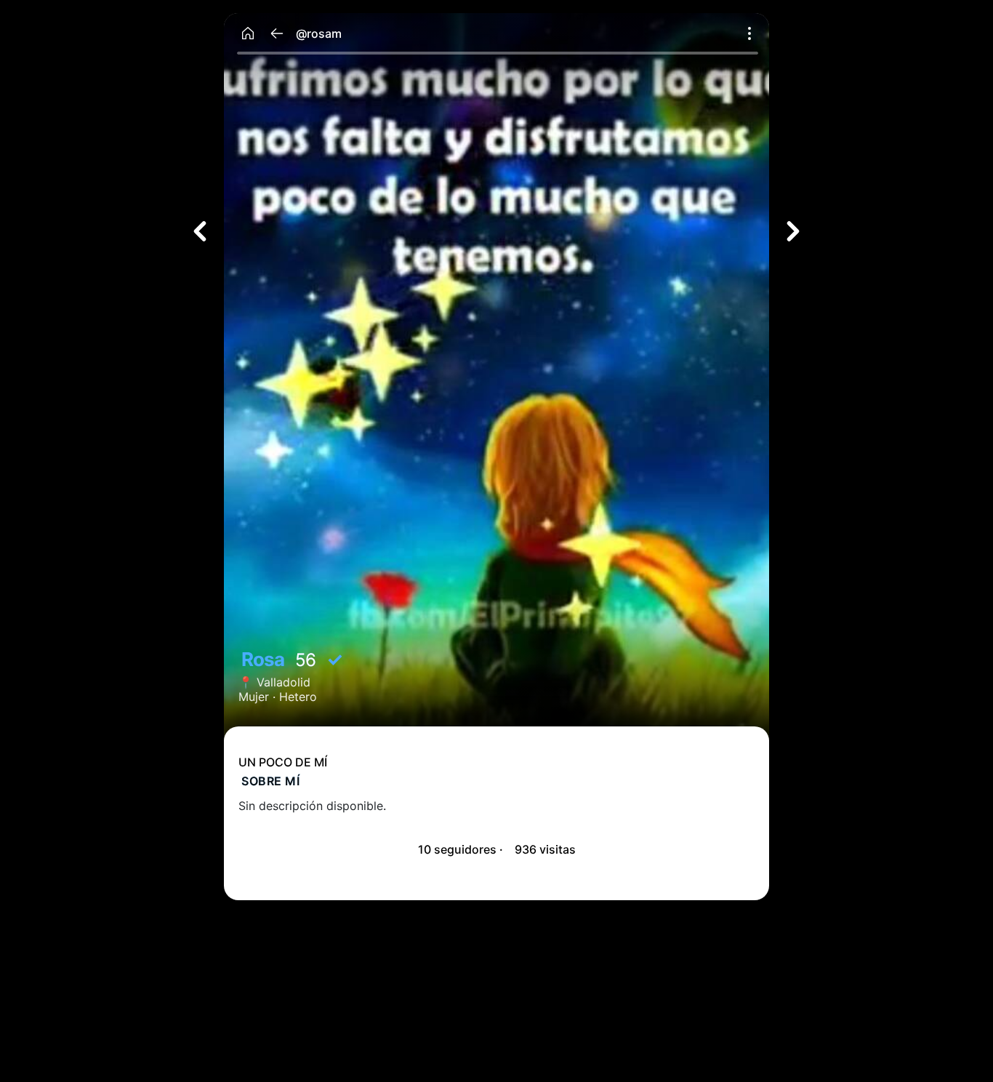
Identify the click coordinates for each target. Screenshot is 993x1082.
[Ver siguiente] (793, 231)
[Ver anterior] (200, 231)
